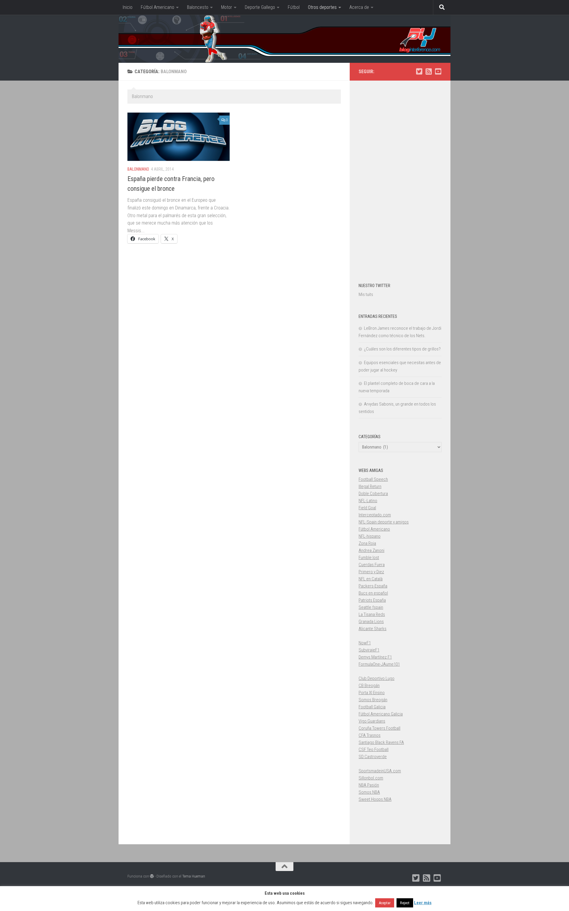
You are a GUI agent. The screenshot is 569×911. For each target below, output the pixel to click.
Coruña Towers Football (379, 728)
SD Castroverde (373, 756)
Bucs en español (373, 593)
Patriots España (372, 600)
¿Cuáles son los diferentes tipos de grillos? (402, 349)
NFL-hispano (370, 536)
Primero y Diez (371, 571)
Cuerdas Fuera (372, 564)
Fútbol (294, 7)
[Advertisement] (400, 178)
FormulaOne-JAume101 (379, 664)
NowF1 (365, 643)
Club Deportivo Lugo (376, 678)
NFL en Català (371, 579)
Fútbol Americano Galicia (381, 714)
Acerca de (359, 7)
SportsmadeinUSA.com (380, 771)
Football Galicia (372, 707)
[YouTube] (438, 71)
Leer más (422, 902)
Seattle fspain (371, 607)
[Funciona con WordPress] (152, 876)
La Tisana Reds (372, 614)
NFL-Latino (368, 500)
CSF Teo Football (374, 749)
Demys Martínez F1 (375, 657)
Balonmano (138, 169)
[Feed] (428, 71)
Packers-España (373, 586)
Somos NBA (369, 792)
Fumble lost (369, 557)
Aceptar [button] (385, 903)
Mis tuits (366, 294)
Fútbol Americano (157, 7)
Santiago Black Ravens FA (381, 742)
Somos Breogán (373, 699)
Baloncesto (197, 7)
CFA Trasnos (370, 735)
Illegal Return (370, 486)
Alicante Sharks (372, 628)
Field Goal (367, 507)
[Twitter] (419, 71)
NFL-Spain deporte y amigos (384, 522)
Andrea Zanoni (371, 550)
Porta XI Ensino (372, 692)
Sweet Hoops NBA (375, 799)
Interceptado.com (375, 515)
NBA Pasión (369, 785)
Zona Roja (367, 543)
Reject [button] (405, 903)
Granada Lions (371, 621)
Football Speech (373, 479)
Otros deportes (322, 7)
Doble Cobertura (373, 493)
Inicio (127, 7)
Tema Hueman (193, 876)
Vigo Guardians (372, 721)
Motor (226, 7)
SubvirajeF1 (369, 650)
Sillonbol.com (371, 778)
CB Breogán (369, 685)
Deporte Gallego (260, 7)
